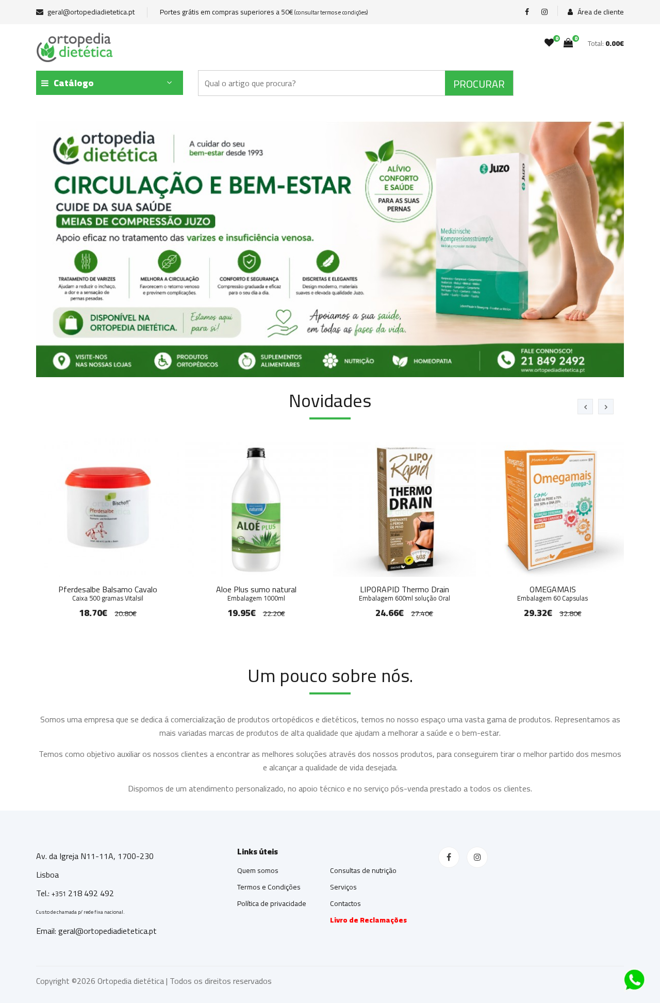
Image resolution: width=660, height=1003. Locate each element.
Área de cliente (600, 12)
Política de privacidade (271, 903)
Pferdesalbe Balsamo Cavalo (107, 592)
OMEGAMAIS (552, 592)
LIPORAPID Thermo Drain (404, 592)
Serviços (343, 887)
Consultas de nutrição (363, 870)
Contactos (345, 903)
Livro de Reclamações (368, 920)
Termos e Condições (269, 887)
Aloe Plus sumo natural (256, 592)
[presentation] (585, 406)
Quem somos (257, 870)
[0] (549, 43)
